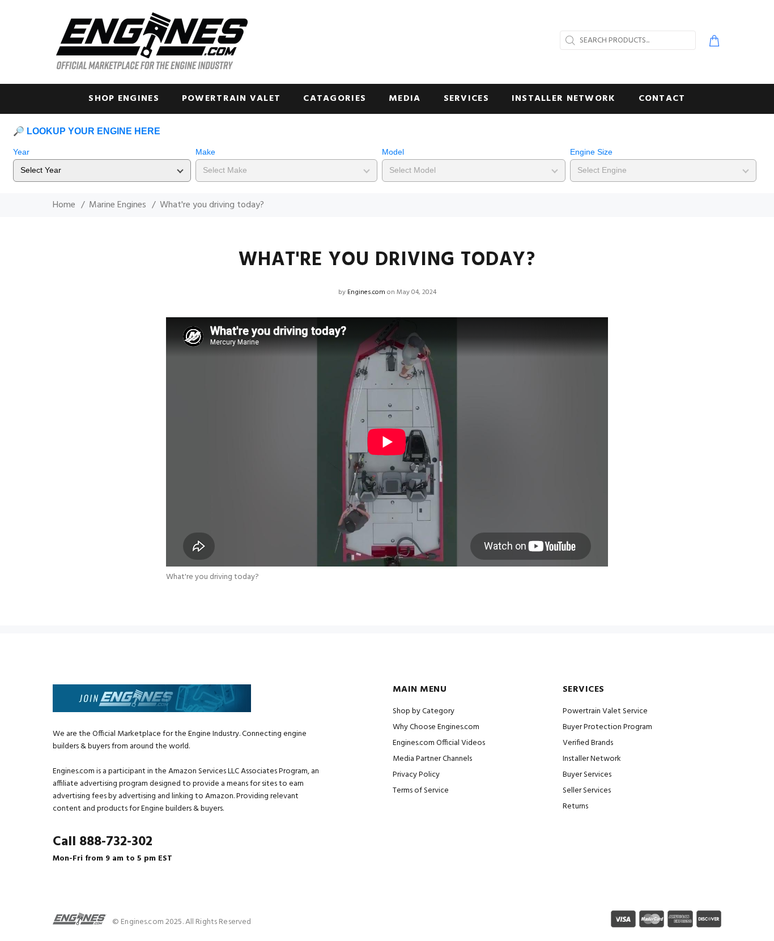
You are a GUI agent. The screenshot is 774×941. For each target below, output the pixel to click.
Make (205, 151)
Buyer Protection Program (607, 727)
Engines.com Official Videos (439, 743)
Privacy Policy (416, 774)
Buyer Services (587, 774)
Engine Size (591, 151)
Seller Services (587, 790)
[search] (569, 40)
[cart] (712, 42)
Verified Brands (588, 743)
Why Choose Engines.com (436, 727)
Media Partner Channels (432, 758)
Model (393, 151)
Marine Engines (117, 205)
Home (64, 205)
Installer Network (592, 758)
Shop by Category (423, 711)
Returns (575, 806)
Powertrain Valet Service (605, 711)
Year (21, 151)
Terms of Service (421, 790)
